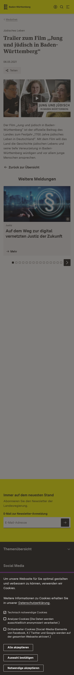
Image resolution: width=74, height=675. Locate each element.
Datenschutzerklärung (34, 603)
